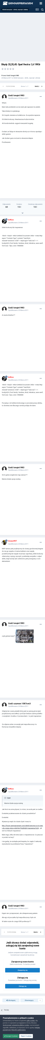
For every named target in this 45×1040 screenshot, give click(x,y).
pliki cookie (31, 1020)
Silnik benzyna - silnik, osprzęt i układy (26, 78)
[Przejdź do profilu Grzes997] (4, 542)
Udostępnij (11, 1000)
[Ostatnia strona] (42, 86)
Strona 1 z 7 (25, 86)
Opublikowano (18, 98)
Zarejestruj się (22, 970)
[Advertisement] (22, 36)
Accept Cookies (12, 1036)
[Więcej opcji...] (40, 96)
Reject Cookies (26, 1036)
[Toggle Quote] (5, 798)
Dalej (37, 86)
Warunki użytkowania (18, 1030)
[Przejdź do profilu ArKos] (4, 221)
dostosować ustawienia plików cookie (16, 1025)
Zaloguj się (22, 986)
